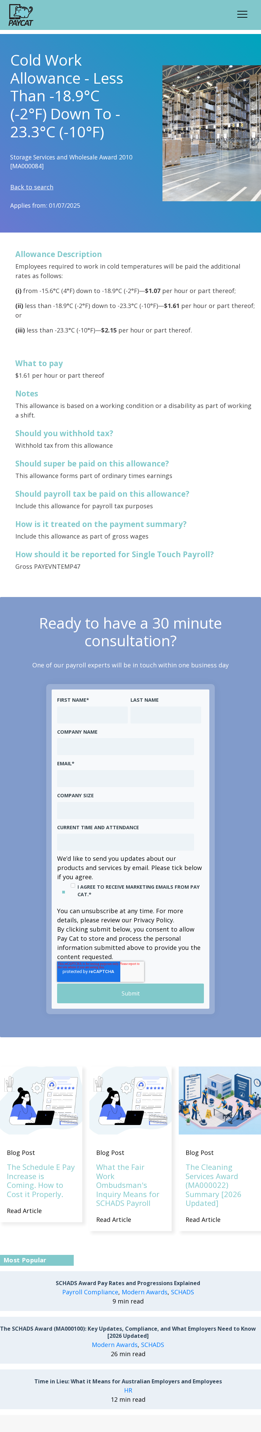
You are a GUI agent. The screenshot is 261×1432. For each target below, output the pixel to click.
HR (128, 1390)
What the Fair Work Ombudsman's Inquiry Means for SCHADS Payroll (127, 1185)
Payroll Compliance (90, 1292)
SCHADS (182, 1292)
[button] (244, 13)
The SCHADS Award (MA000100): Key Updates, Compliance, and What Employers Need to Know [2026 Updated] (128, 1332)
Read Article (24, 1211)
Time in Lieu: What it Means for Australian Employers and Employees (128, 1381)
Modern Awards (145, 1292)
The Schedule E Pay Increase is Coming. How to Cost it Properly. (41, 1180)
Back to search (31, 187)
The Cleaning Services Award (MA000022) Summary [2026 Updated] (214, 1185)
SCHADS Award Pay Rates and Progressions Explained (128, 1283)
